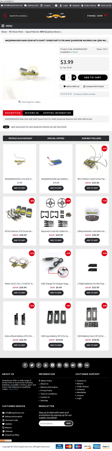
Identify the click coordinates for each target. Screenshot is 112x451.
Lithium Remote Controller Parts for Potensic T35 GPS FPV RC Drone (92, 231)
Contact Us (45, 397)
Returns (80, 384)
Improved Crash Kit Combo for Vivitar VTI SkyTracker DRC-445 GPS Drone (56, 231)
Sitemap (9, 431)
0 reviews (78, 94)
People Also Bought (20, 138)
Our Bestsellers (91, 138)
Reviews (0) (32, 113)
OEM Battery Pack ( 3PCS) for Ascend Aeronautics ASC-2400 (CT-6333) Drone (92, 336)
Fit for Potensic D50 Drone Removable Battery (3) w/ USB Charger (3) (20, 231)
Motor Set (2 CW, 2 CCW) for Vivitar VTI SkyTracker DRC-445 (20, 284)
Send (68, 423)
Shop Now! (13, 389)
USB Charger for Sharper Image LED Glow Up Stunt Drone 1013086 (56, 284)
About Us (44, 384)
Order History (83, 386)
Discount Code (11, 420)
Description (13, 113)
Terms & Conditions (48, 394)
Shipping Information (57, 113)
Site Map (44, 400)
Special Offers (55, 138)
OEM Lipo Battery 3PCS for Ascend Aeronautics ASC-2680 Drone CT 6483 (56, 336)
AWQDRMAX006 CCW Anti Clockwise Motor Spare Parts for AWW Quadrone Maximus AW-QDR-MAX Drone (20, 179)
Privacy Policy (46, 390)
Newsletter (81, 392)
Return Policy (46, 381)
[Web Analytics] (6, 441)
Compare (81, 389)
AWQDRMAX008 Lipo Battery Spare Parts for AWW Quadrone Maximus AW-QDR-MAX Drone (56, 179)
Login (79, 398)
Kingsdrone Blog (12, 435)
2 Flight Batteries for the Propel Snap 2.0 (92, 284)
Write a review (89, 94)
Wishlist (8, 424)
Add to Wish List (72, 86)
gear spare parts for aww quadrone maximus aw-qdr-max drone (38, 127)
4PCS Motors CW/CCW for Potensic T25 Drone (92, 179)
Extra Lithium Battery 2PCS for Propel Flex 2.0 (20, 336)
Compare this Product (95, 86)
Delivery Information (49, 387)
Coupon (80, 395)
